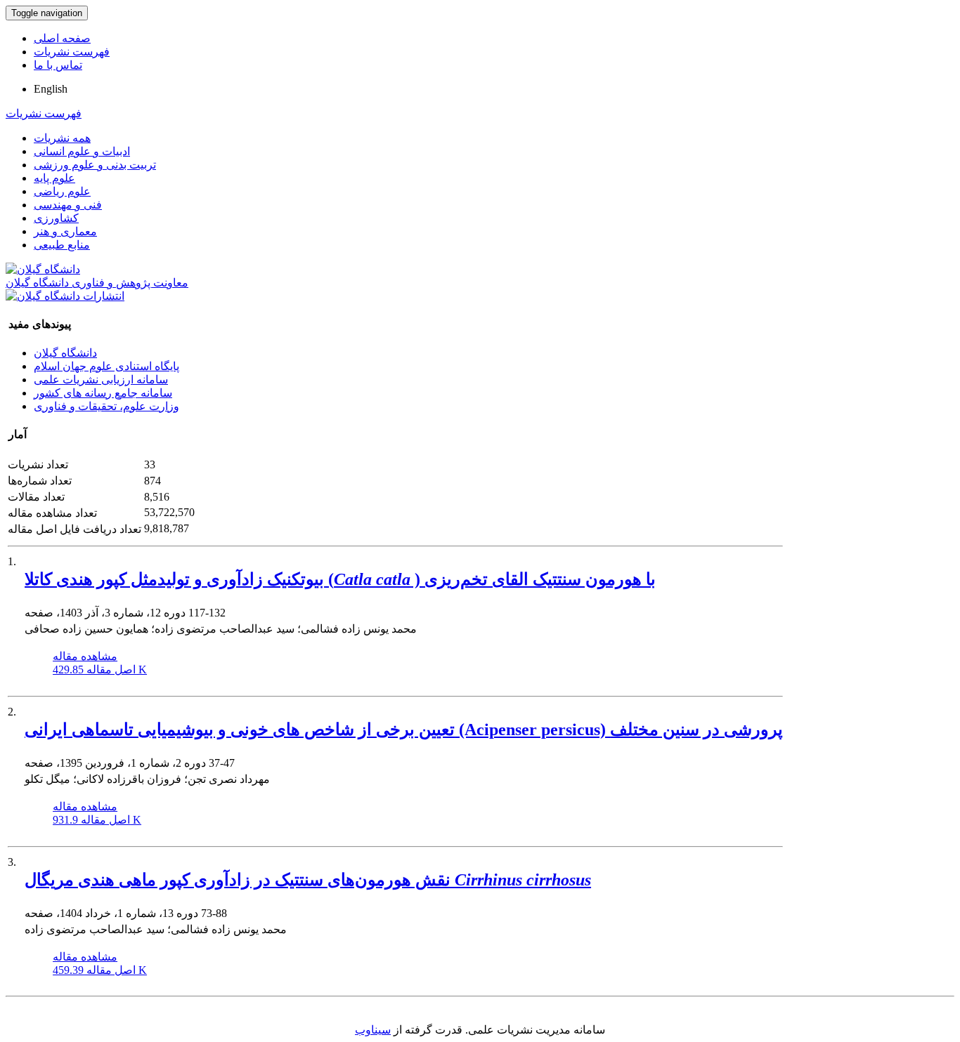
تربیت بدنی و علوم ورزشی (95, 165)
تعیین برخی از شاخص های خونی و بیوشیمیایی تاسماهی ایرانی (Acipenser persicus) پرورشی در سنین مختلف (404, 729)
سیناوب (373, 1030)
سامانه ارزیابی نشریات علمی (101, 379)
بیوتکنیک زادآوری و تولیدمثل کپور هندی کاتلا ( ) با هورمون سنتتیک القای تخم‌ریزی (340, 579)
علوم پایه (54, 178)
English (50, 89)
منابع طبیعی (62, 245)
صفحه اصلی (62, 38)
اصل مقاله (100, 669)
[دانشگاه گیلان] (43, 269)
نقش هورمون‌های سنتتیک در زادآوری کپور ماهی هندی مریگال (308, 880)
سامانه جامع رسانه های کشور (103, 393)
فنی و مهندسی (68, 205)
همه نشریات (62, 138)
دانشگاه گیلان (65, 353)
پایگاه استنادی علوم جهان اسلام (106, 366)
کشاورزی (56, 218)
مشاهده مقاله (85, 656)
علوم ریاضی (62, 191)
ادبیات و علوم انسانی (82, 151)
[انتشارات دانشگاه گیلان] (65, 296)
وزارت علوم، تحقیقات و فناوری (106, 406)
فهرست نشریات (72, 52)
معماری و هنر (65, 231)
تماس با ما (58, 65)
